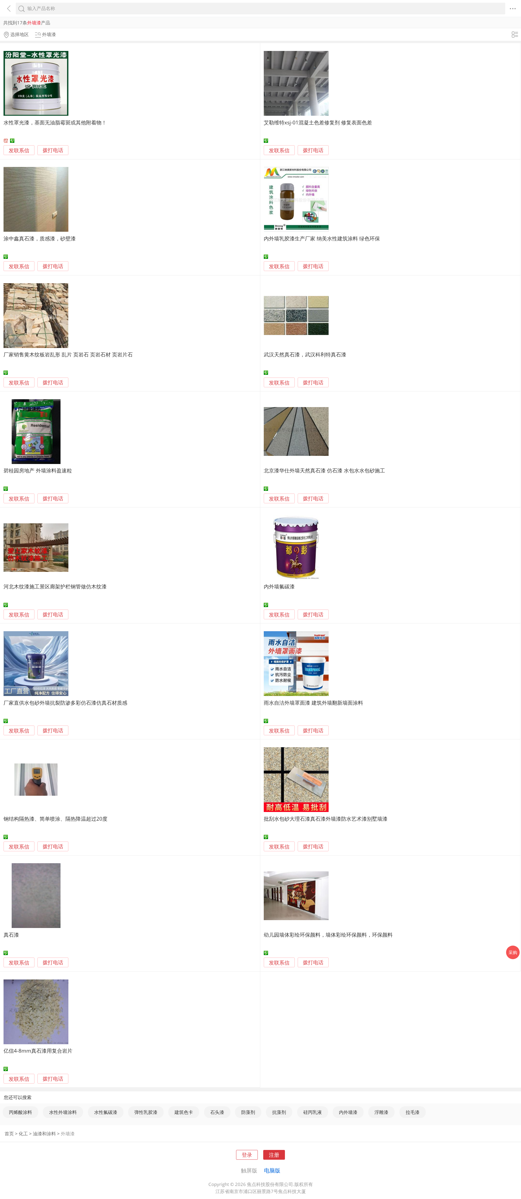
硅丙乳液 (312, 1112)
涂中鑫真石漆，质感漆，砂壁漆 (40, 238)
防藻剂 (248, 1112)
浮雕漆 (381, 1112)
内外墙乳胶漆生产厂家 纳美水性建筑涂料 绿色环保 (322, 238)
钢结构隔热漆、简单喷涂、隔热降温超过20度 (55, 818)
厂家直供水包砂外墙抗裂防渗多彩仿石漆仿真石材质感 (65, 702)
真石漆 (11, 934)
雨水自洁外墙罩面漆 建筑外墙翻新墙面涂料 (313, 702)
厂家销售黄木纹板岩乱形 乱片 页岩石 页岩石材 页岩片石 (68, 354)
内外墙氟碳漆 (279, 586)
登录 (247, 1154)
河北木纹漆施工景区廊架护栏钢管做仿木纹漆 (55, 586)
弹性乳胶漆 (145, 1112)
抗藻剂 (279, 1112)
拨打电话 (53, 150)
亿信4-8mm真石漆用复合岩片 (38, 1050)
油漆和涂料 (44, 1133)
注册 (274, 1154)
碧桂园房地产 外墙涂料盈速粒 (38, 470)
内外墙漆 (348, 1112)
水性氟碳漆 (105, 1112)
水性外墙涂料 (63, 1112)
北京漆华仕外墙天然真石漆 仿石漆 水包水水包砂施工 (324, 470)
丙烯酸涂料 (20, 1112)
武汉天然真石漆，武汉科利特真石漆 (305, 354)
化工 (23, 1133)
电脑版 (272, 1170)
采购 (513, 952)
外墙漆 (68, 1133)
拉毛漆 (413, 1112)
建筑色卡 (183, 1112)
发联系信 (19, 150)
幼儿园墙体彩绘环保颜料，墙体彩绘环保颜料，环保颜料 (328, 934)
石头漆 (217, 1112)
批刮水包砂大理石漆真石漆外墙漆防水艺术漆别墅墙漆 (325, 818)
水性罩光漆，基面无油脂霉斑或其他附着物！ (55, 122)
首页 (9, 1133)
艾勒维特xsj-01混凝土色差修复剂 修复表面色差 (318, 122)
